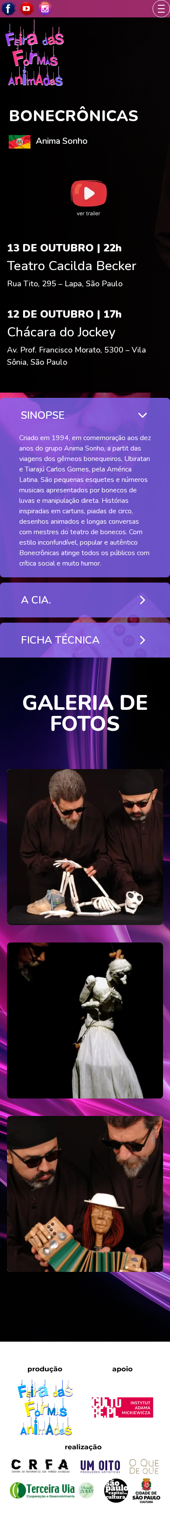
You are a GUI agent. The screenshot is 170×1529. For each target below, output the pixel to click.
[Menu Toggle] (161, 8)
